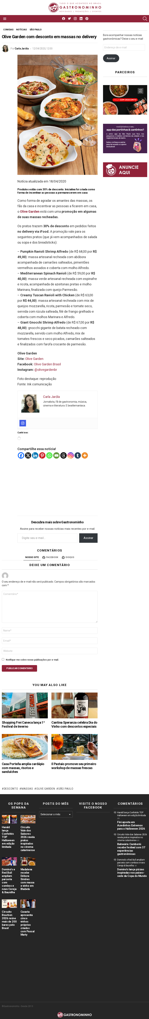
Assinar (88, 538)
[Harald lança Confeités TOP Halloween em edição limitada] (9, 819)
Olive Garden (29, 211)
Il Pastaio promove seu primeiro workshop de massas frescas (73, 766)
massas (27, 788)
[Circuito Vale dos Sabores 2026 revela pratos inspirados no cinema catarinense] (28, 819)
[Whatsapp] (49, 455)
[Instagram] (22, 423)
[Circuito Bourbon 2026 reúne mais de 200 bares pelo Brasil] (9, 903)
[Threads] (63, 455)
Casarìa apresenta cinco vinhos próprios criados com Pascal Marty (28, 923)
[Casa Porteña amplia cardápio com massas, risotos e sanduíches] (25, 747)
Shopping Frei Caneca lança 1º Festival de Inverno (23, 724)
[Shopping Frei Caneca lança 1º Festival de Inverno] (25, 705)
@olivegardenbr (46, 370)
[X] (28, 455)
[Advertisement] (57, 484)
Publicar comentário (19, 668)
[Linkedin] (35, 455)
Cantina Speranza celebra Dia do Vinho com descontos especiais (74, 724)
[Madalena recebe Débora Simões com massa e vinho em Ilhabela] (28, 861)
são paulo (65, 788)
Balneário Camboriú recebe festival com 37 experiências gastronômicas (131, 849)
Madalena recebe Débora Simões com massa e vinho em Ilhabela (27, 879)
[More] (85, 455)
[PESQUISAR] (145, 18)
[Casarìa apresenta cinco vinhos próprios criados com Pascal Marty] (28, 903)
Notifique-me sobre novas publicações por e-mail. (32, 660)
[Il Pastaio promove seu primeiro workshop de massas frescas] (74, 747)
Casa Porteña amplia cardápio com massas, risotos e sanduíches (23, 768)
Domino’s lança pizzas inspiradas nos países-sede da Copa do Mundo (132, 873)
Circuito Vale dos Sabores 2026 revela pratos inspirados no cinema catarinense (28, 839)
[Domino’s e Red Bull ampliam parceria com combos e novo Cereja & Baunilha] (9, 861)
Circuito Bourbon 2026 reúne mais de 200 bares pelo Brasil (9, 920)
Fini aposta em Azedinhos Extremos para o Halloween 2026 (131, 825)
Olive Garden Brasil (47, 364)
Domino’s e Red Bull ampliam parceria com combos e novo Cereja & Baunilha (131, 862)
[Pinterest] (42, 455)
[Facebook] (21, 455)
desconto (11, 788)
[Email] (56, 455)
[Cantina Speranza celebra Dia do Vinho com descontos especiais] (74, 705)
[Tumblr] (77, 455)
